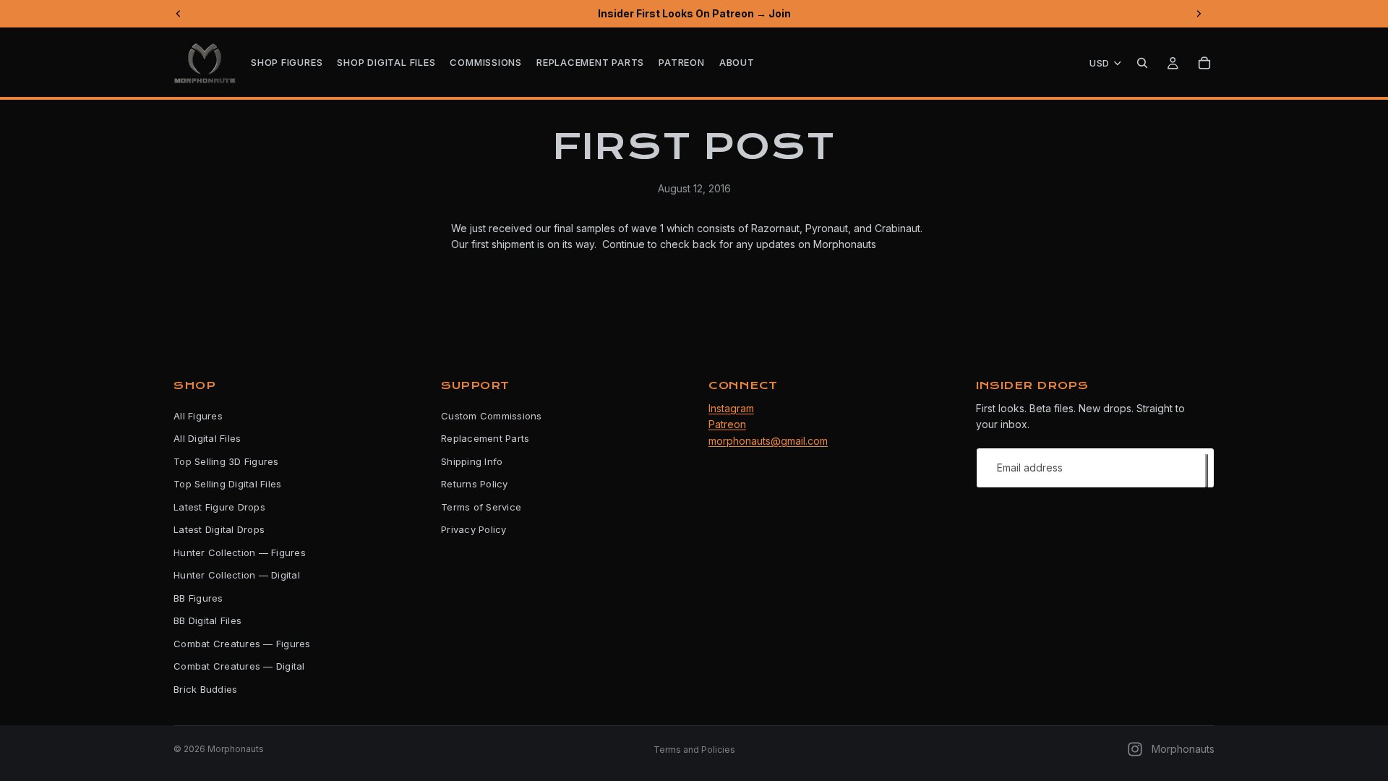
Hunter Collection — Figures (240, 552)
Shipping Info (471, 461)
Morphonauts (235, 748)
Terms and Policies (694, 749)
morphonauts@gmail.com (768, 440)
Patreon (727, 424)
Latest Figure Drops (219, 507)
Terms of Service (481, 507)
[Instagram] (1135, 749)
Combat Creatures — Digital (239, 666)
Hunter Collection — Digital (237, 575)
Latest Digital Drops (219, 529)
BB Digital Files (207, 620)
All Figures (198, 416)
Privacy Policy (474, 529)
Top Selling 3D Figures (226, 461)
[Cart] (1204, 63)
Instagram (731, 408)
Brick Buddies (205, 689)
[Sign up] (1206, 470)
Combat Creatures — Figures (242, 643)
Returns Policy (474, 484)
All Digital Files (207, 438)
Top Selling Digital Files (228, 484)
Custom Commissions (491, 416)
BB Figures (198, 598)
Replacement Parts (485, 438)
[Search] (1142, 63)
